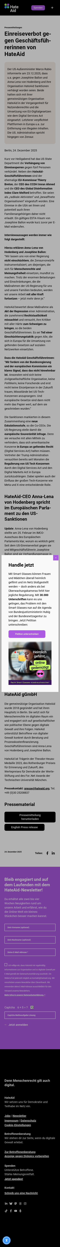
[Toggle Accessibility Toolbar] (6, 1240)
